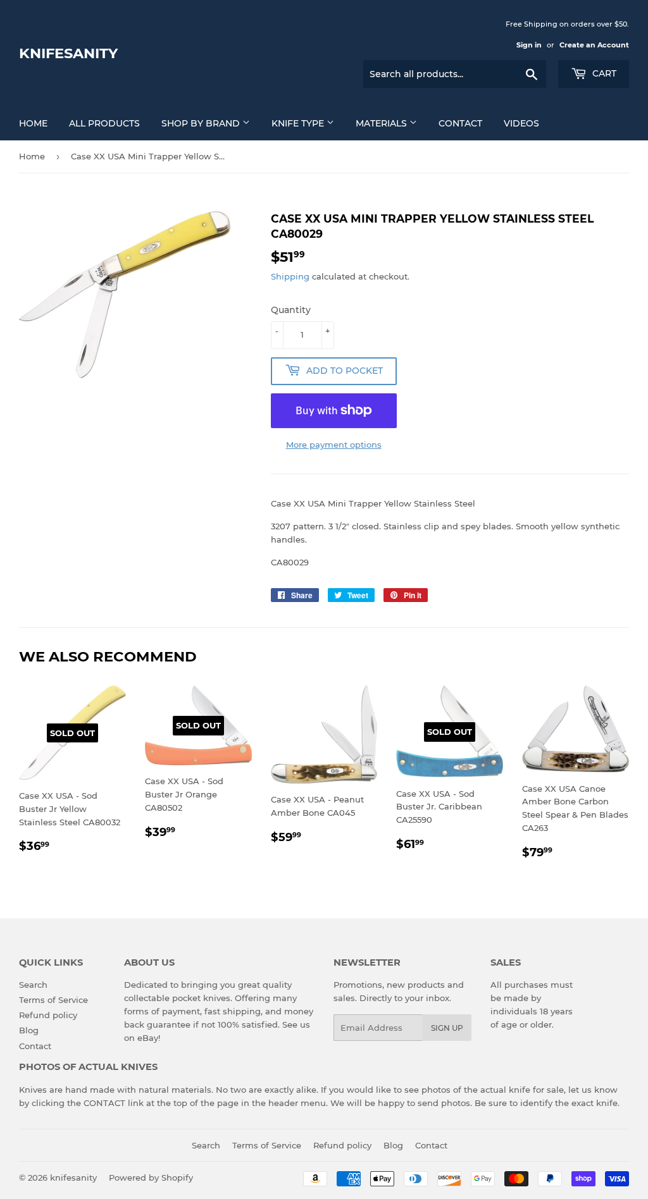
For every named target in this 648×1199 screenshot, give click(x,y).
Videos (521, 123)
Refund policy (48, 1015)
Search (33, 985)
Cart (603, 73)
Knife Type (299, 123)
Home (33, 123)
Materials (382, 123)
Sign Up (447, 1028)
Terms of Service (53, 1000)
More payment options (334, 445)
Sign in (529, 44)
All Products (104, 123)
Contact (460, 123)
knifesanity (68, 53)
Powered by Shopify (151, 1177)
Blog (29, 1030)
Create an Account (594, 44)
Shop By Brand (201, 123)
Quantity (291, 310)
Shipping (290, 276)
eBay (147, 1038)
